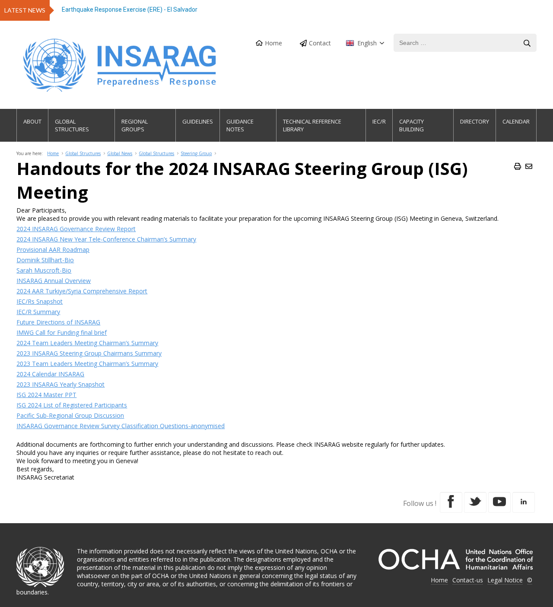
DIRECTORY (474, 121)
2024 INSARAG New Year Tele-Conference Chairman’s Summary (106, 239)
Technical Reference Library (312, 125)
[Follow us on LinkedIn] (523, 502)
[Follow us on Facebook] (451, 502)
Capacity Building (411, 125)
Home (273, 43)
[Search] (527, 43)
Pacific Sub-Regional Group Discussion (70, 415)
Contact (320, 43)
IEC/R (379, 121)
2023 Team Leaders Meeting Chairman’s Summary (87, 363)
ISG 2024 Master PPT (46, 395)
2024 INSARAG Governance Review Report (76, 229)
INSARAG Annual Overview (53, 280)
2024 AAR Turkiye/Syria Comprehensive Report (81, 291)
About (32, 121)
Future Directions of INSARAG (58, 322)
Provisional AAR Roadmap (52, 249)
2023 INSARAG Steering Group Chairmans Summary (89, 353)
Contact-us (467, 580)
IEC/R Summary (38, 312)
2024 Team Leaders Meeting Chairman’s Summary (87, 343)
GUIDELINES (197, 121)
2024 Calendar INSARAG (50, 374)
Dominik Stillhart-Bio (45, 260)
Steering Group (196, 153)
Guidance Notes (240, 125)
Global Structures (72, 125)
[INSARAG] (120, 65)
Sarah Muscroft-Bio (43, 270)
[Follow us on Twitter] (475, 502)
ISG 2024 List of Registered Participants (71, 405)
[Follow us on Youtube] (499, 502)
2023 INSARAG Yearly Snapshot (60, 384)
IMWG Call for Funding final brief (61, 332)
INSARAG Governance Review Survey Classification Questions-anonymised (120, 426)
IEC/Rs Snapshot (39, 301)
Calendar (516, 121)
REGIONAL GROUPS (134, 125)
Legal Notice (505, 580)
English (367, 43)
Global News (119, 153)
